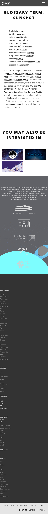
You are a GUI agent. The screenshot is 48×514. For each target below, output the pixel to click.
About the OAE (2, 467)
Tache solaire (22, 43)
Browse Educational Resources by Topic (4, 306)
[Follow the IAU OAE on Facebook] (19, 509)
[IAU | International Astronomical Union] (22, 225)
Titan (40, 505)
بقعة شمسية (20, 34)
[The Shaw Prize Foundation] (22, 266)
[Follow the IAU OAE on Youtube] (26, 509)
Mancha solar (34, 61)
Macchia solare (22, 37)
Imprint (42, 510)
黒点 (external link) (26, 46)
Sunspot (20, 31)
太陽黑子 (30, 52)
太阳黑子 (30, 55)
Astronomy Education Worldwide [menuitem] (4, 349)
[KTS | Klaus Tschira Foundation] (22, 239)
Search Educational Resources (4, 296)
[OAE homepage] (6, 3)
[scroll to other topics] (24, 113)
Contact (4, 450)
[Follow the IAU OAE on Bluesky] (22, 509)
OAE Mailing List (2, 433)
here (12, 98)
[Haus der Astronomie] (22, 211)
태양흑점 (19, 58)
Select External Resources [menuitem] (4, 356)
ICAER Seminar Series (3, 388)
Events (3, 368)
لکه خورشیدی (22, 49)
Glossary (3, 340)
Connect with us (4, 419)
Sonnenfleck (22, 40)
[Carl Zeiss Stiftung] (22, 253)
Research (4, 396)
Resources (4, 290)
